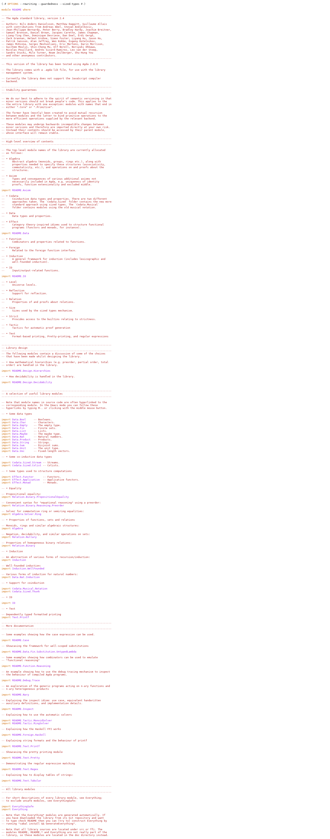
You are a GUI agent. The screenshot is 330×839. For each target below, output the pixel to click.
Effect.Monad (21, 482)
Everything (20, 809)
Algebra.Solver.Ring (26, 514)
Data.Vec (18, 451)
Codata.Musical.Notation (29, 588)
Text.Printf (20, 617)
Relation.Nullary (24, 537)
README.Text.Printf (26, 746)
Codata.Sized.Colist (26, 465)
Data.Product (21, 439)
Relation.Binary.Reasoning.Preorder (38, 505)
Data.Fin (18, 428)
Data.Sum (18, 445)
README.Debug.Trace (26, 680)
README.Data (20, 233)
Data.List (19, 431)
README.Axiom (21, 190)
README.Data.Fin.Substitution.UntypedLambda (44, 651)
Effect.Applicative (26, 479)
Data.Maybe (20, 433)
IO (13, 602)
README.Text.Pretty (26, 757)
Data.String (20, 442)
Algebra (17, 528)
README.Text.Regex (25, 769)
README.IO (19, 276)
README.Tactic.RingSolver (30, 723)
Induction (19, 560)
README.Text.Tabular (26, 780)
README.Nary (20, 694)
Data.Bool (19, 419)
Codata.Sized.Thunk (26, 591)
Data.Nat (18, 436)
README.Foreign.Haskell (29, 734)
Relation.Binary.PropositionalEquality (40, 496)
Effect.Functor (23, 476)
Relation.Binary (23, 545)
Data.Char (19, 422)
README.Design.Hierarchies (31, 370)
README (16, 9)
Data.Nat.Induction (26, 577)
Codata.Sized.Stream (26, 462)
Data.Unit (19, 448)
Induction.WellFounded (28, 568)
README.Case (20, 640)
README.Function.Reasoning (31, 666)
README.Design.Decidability (32, 382)
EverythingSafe (23, 806)
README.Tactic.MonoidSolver (32, 720)
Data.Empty (20, 425)
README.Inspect (23, 709)
